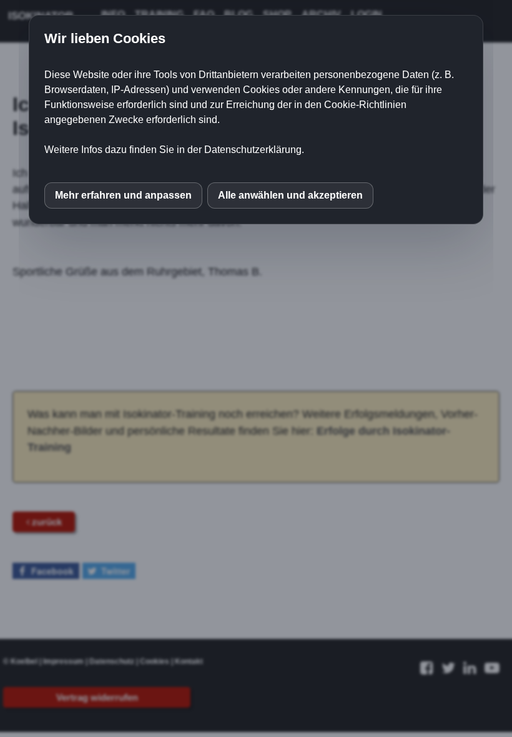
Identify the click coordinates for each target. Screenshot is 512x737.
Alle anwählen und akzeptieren (290, 195)
